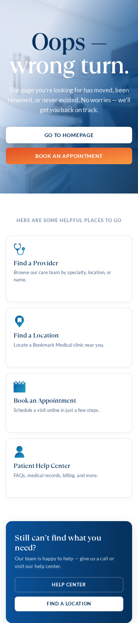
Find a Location (69, 604)
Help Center (69, 584)
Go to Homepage (69, 135)
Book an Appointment (69, 156)
